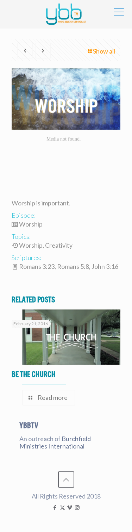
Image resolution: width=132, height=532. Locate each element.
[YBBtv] (66, 14)
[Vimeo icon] (70, 507)
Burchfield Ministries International (55, 442)
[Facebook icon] (55, 507)
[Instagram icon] (77, 507)
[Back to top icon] (66, 479)
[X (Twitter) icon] (62, 507)
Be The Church (33, 374)
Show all (104, 51)
